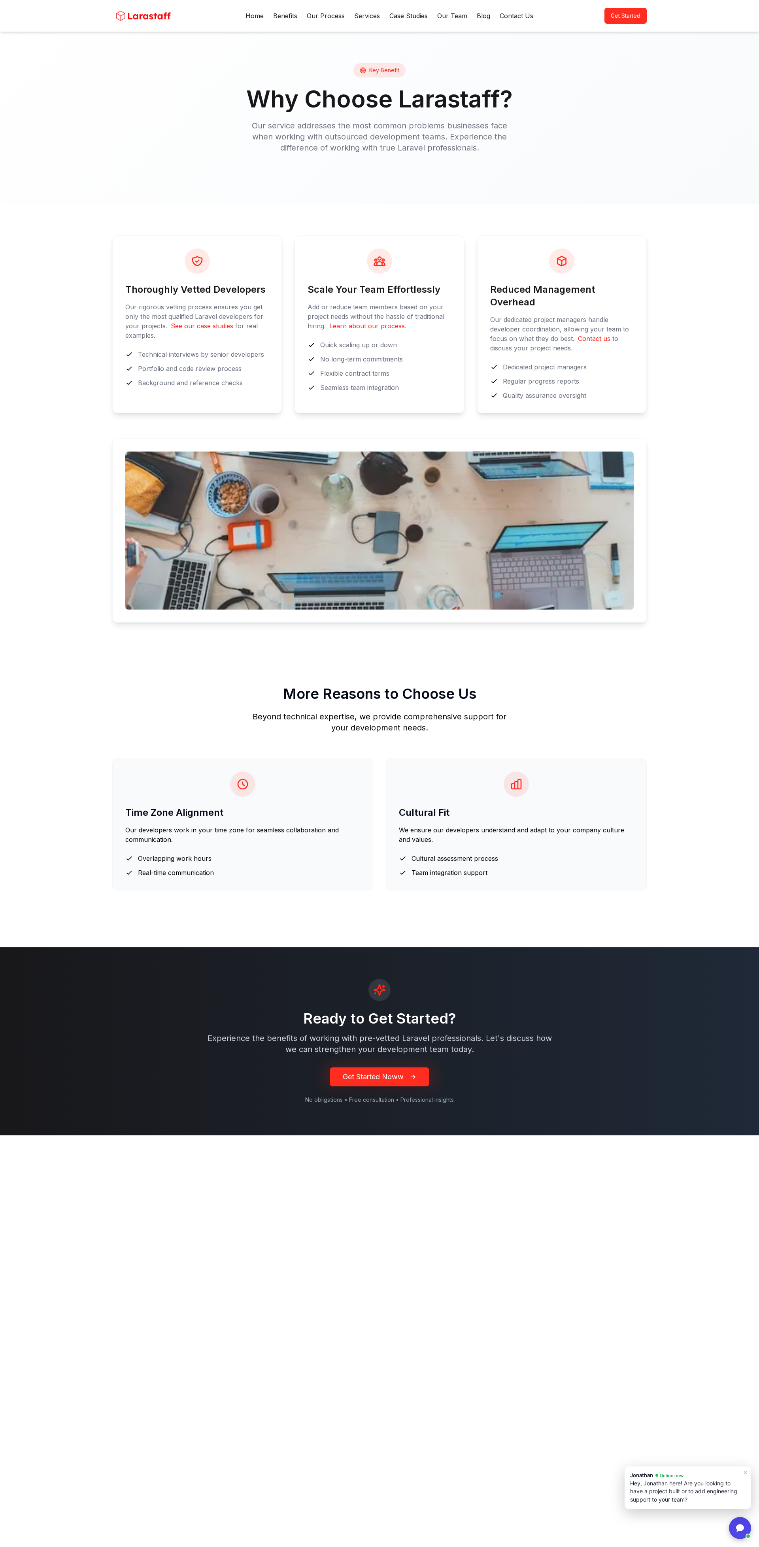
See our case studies (202, 326)
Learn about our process (367, 326)
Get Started (625, 15)
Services (367, 16)
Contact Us (516, 16)
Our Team (452, 16)
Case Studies (408, 16)
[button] (688, 1487)
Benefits (285, 16)
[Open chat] (740, 1528)
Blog (483, 16)
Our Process (326, 16)
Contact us (594, 339)
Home (254, 16)
